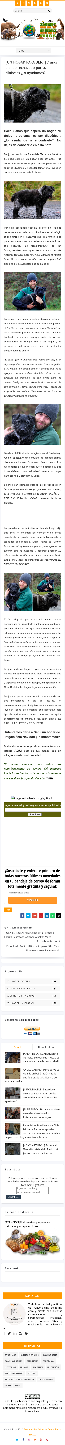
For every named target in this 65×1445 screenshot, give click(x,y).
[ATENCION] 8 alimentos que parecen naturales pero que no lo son (27, 1224)
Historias (10, 1367)
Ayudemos (10, 1355)
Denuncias (32, 1361)
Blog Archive (46, 1047)
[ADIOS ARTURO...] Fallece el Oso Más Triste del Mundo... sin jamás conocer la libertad (41, 1149)
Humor (24, 1367)
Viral (18, 1385)
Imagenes (38, 1367)
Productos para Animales (19, 1379)
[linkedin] (15, 1333)
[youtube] (41, 3)
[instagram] (29, 3)
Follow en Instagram (20, 1003)
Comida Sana (50, 1355)
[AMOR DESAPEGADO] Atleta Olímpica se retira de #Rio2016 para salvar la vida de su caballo (41, 1057)
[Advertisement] (30, 843)
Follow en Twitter (18, 981)
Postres (32, 1373)
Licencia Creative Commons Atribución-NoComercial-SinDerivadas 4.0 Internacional (32, 1408)
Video (8, 1385)
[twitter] (17, 3)
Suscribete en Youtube (21, 996)
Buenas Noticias (29, 1355)
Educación (48, 1361)
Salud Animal (45, 1379)
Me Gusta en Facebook (21, 988)
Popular (19, 1047)
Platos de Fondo (14, 1373)
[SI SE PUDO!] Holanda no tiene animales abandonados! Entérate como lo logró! (41, 1113)
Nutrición (53, 1367)
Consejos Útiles (13, 1361)
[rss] (35, 3)
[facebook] (23, 3)
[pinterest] (47, 3)
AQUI (18, 750)
